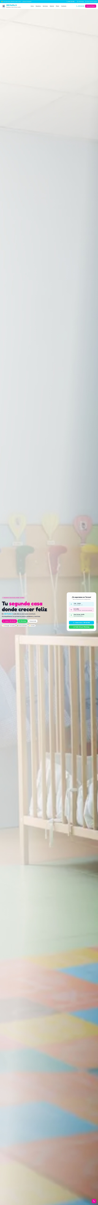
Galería (52, 6)
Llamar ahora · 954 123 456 (82, 622)
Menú (57, 6)
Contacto (63, 6)
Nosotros (38, 6)
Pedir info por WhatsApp (82, 627)
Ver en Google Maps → (79, 616)
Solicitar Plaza (91, 6)
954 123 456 (71, 1)
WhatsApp (81, 1)
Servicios (45, 6)
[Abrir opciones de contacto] (94, 1201)
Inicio (32, 6)
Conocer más (32, 621)
